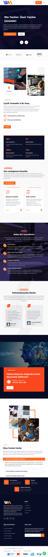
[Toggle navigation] (44, 2)
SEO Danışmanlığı (8, 535)
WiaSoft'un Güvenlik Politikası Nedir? (15, 476)
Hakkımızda (28, 507)
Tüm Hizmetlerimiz (9, 183)
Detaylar (7, 127)
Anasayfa (28, 505)
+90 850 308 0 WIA (19, 382)
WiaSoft (13, 548)
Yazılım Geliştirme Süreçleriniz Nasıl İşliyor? (16, 471)
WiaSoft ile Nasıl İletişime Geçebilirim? (15, 459)
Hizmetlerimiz (28, 510)
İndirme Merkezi (7, 551)
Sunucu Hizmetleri (8, 538)
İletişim (38, 2)
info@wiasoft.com (34, 482)
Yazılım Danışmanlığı (8, 528)
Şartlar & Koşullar (17, 551)
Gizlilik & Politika (27, 551)
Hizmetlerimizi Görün (10, 34)
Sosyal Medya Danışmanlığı (10, 533)
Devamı (7, 210)
